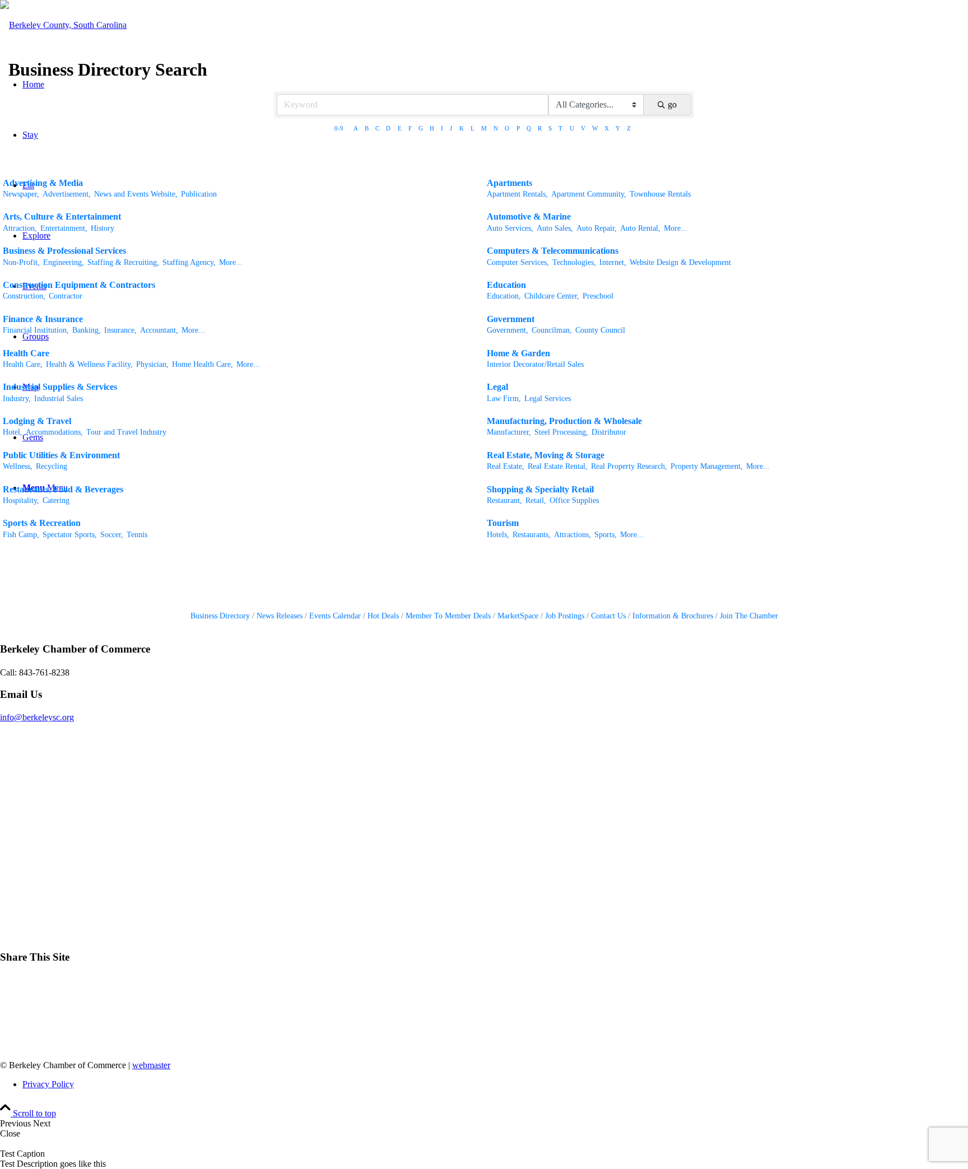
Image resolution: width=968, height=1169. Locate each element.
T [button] (560, 128)
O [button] (507, 128)
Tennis (137, 534)
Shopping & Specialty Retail (540, 489)
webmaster (151, 1065)
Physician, (152, 364)
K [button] (461, 128)
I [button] (442, 128)
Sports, (605, 534)
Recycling (51, 466)
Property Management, (707, 466)
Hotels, (498, 534)
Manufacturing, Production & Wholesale (564, 421)
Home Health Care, (202, 364)
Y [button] (618, 128)
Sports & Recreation (42, 523)
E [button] (400, 128)
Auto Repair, (596, 228)
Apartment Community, (588, 194)
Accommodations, (54, 432)
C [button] (377, 128)
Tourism (503, 523)
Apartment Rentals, (517, 194)
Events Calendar (335, 616)
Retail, (535, 500)
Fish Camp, (21, 534)
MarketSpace (517, 616)
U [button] (572, 128)
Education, (504, 296)
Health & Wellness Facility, (89, 364)
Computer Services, (518, 262)
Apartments (509, 183)
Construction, (24, 296)
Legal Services (547, 398)
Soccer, (111, 534)
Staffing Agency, (189, 262)
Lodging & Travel (37, 421)
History (102, 228)
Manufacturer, (509, 432)
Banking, (86, 330)
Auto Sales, (555, 228)
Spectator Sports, (70, 534)
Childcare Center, (551, 296)
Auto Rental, (640, 228)
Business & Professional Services (64, 250)
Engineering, (63, 262)
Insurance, (120, 330)
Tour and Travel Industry (126, 432)
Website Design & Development (680, 262)
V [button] (583, 128)
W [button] (595, 128)
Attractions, (572, 534)
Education (506, 285)
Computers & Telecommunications (552, 250)
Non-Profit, (21, 262)
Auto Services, (510, 228)
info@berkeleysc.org (37, 717)
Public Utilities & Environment (61, 455)
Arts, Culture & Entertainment (62, 216)
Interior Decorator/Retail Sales (535, 364)
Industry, (17, 398)
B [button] (367, 128)
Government (510, 319)
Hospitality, (21, 500)
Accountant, (159, 330)
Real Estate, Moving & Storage (545, 455)
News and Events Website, (136, 194)
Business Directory (220, 616)
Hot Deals (383, 616)
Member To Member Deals (448, 616)
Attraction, (20, 228)
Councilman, (552, 330)
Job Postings (564, 616)
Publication (199, 194)
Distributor (609, 432)
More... (675, 228)
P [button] (518, 128)
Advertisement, (67, 194)
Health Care (26, 353)
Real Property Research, (629, 466)
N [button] (496, 128)
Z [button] (629, 128)
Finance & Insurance (43, 319)
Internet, (612, 262)
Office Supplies (574, 500)
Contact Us (608, 616)
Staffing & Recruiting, (123, 262)
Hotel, (12, 432)
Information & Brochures (672, 616)
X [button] (606, 128)
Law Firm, (504, 398)
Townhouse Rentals (660, 194)
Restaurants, (532, 534)
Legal (497, 387)
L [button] (472, 128)
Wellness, (17, 466)
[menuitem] (495, 1084)
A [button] (355, 128)
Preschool (598, 296)
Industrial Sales (58, 398)
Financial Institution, (36, 330)
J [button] (451, 128)
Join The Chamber (749, 616)
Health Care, (23, 364)
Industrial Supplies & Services (60, 387)
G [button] (420, 128)
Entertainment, (63, 228)
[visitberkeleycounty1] (63, 25)
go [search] (672, 104)
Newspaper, (21, 194)
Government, (507, 330)
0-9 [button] (338, 128)
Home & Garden (518, 353)
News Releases (279, 616)
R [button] (540, 128)
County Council (600, 330)
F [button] (410, 128)
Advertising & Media (43, 183)
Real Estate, (505, 466)
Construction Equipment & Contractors (79, 285)
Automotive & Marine (529, 216)
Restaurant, (504, 500)
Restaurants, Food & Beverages (63, 489)
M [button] (484, 128)
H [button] (432, 128)
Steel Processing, (561, 432)
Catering (56, 500)
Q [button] (529, 128)
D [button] (388, 128)
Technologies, (574, 262)
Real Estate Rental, (558, 466)
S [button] (550, 128)
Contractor (65, 296)
